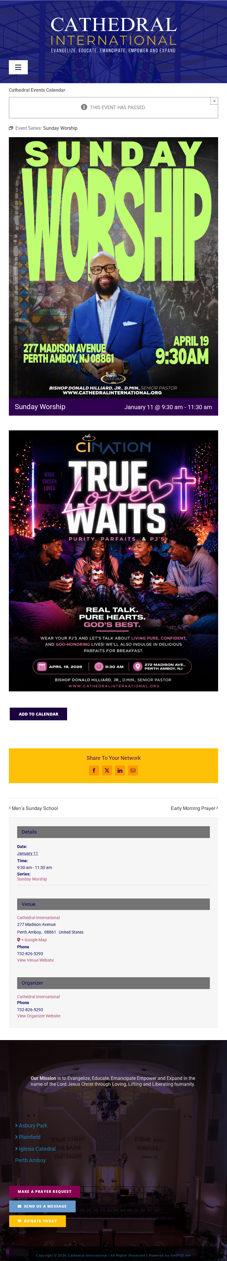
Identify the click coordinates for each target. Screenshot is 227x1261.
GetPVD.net (181, 1255)
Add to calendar (38, 713)
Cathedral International (38, 917)
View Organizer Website (38, 1016)
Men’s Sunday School (35, 808)
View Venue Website (35, 960)
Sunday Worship (32, 879)
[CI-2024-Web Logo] (113, 18)
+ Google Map (34, 939)
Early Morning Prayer (193, 808)
